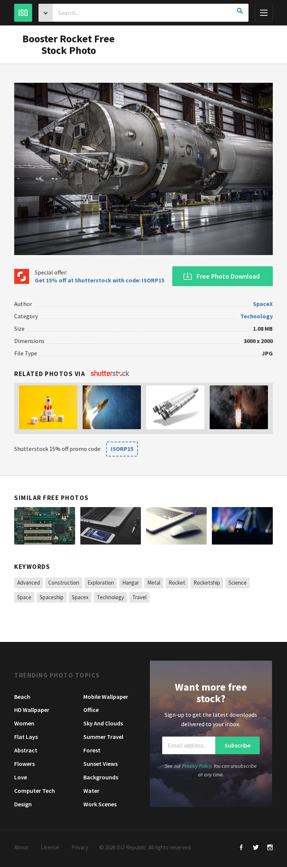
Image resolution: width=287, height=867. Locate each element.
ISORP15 (122, 448)
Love (20, 777)
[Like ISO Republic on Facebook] (241, 848)
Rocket (177, 582)
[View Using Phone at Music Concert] (242, 526)
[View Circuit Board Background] (44, 526)
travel (139, 597)
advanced (28, 582)
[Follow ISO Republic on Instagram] (270, 848)
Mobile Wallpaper (105, 696)
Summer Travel (103, 736)
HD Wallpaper (31, 709)
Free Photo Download (228, 276)
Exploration (100, 582)
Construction (63, 582)
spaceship (52, 597)
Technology (256, 316)
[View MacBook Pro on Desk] (176, 526)
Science (237, 582)
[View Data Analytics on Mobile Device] (110, 526)
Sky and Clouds (103, 723)
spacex (80, 597)
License (50, 847)
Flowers (24, 763)
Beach (22, 696)
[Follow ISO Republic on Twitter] (256, 848)
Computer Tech (34, 790)
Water (91, 790)
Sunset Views (100, 763)
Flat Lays (26, 736)
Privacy (79, 847)
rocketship (207, 582)
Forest (92, 750)
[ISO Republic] (23, 13)
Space (24, 597)
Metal (153, 582)
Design (23, 804)
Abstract (25, 750)
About (21, 847)
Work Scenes (100, 804)
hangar (130, 582)
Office (91, 709)
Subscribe (237, 745)
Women (24, 723)
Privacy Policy (196, 766)
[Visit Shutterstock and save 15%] (110, 374)
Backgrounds (100, 777)
